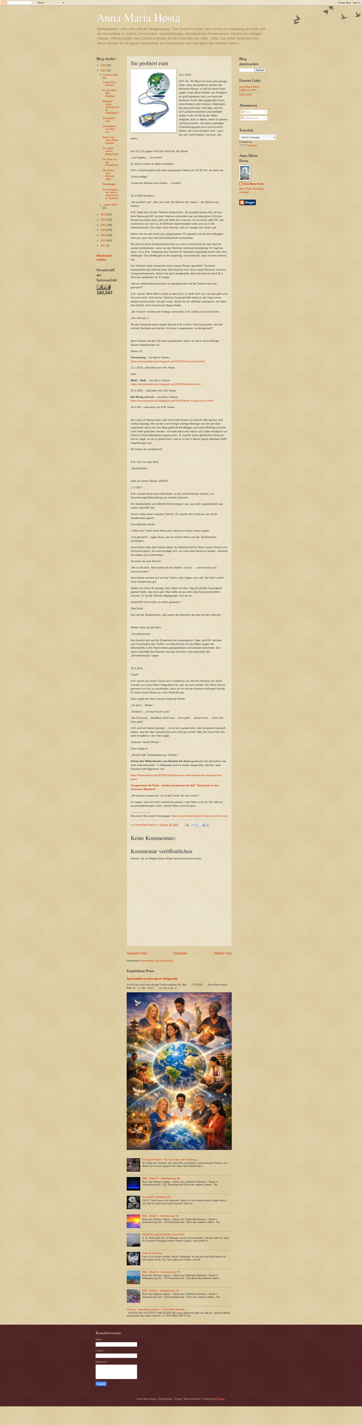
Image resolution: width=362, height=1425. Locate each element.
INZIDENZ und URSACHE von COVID (163, 1234)
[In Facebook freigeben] (204, 825)
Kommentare (251, 118)
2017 (103, 245)
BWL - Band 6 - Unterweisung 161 (160, 1215)
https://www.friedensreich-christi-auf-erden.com (200, 816)
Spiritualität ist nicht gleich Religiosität (152, 978)
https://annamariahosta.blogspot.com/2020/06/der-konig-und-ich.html (172, 400)
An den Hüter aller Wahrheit (110, 93)
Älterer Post (223, 953)
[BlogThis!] (197, 825)
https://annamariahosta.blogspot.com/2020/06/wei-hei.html (166, 384)
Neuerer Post (137, 953)
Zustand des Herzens (109, 83)
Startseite (180, 953)
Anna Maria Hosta (138, 17)
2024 (103, 70)
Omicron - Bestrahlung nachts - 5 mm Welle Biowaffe (156, 1309)
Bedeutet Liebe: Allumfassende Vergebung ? (111, 107)
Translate (252, 145)
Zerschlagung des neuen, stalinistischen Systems (111, 194)
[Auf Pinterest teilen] (207, 825)
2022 (103, 219)
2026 (103, 65)
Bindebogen (109, 184)
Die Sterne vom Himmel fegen (108, 174)
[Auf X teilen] (200, 825)
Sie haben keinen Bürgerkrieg (110, 151)
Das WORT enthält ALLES (156, 1197)
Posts (247, 112)
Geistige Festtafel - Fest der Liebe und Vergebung (169, 1159)
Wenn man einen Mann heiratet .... (110, 140)
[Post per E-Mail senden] (186, 824)
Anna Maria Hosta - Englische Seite (249, 88)
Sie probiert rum (109, 119)
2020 (103, 230)
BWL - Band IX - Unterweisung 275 (161, 1272)
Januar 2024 (110, 204)
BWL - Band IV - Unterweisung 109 (161, 1178)
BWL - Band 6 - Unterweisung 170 (160, 1290)
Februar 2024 (110, 74)
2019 (103, 235)
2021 (103, 225)
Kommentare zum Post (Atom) (156, 960)
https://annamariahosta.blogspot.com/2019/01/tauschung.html (168, 361)
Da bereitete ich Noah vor (109, 129)
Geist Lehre (245, 94)
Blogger (220, 1399)
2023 (103, 214)
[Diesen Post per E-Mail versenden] (193, 825)
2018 (103, 240)
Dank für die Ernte (152, 1253)
